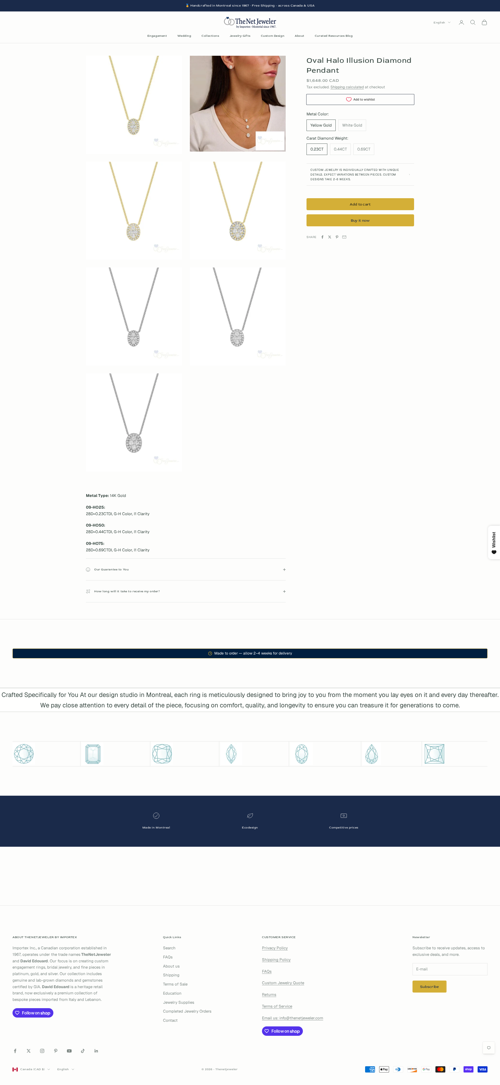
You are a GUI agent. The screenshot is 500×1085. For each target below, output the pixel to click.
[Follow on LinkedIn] (96, 1050)
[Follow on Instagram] (42, 1050)
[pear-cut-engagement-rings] (391, 754)
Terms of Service (277, 1006)
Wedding (184, 36)
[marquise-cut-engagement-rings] (254, 754)
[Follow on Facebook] (15, 1050)
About (299, 36)
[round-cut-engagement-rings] (45, 754)
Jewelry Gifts (240, 36)
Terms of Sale (175, 984)
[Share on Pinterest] (337, 237)
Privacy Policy (275, 947)
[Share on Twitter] (330, 237)
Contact (170, 1020)
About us (171, 966)
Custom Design (272, 36)
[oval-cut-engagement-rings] (324, 754)
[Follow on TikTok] (82, 1050)
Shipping (171, 974)
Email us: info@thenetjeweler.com (292, 1017)
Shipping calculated (347, 87)
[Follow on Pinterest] (55, 1050)
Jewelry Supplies (178, 1002)
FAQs (168, 957)
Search (169, 947)
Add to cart (360, 204)
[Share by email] (344, 237)
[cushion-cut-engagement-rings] (185, 754)
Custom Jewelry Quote (283, 982)
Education (172, 993)
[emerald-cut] (115, 754)
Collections (210, 36)
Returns (269, 994)
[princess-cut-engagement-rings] (455, 754)
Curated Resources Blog (334, 36)
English (439, 22)
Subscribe (429, 986)
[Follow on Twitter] (28, 1050)
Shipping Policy (276, 959)
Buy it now (360, 220)
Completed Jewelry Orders (187, 1011)
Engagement (157, 36)
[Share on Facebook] (322, 237)
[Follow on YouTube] (69, 1050)
